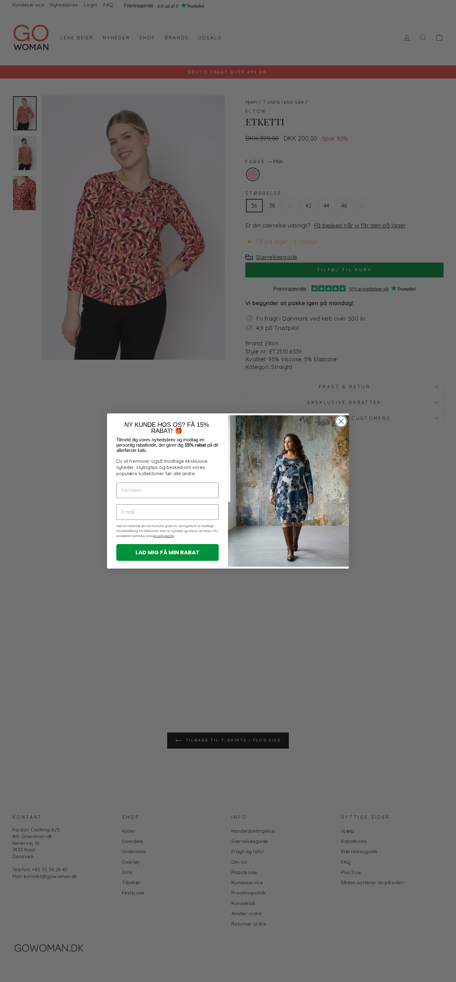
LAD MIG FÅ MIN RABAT (167, 552)
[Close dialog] (341, 421)
